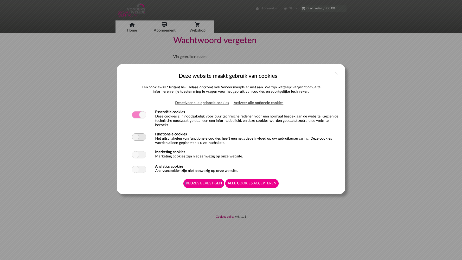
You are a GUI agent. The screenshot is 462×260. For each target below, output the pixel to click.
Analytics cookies (169, 166)
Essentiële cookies (170, 112)
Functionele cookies (171, 134)
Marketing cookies (170, 152)
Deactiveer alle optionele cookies (202, 103)
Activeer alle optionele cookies (258, 103)
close (336, 73)
